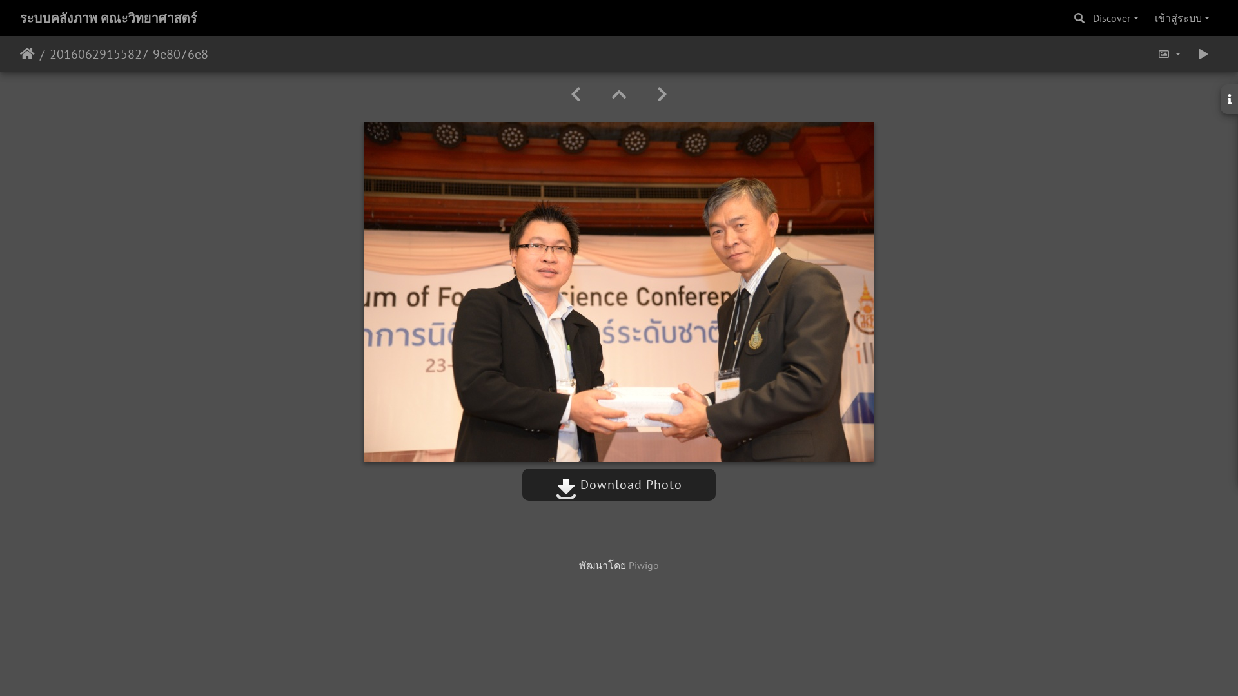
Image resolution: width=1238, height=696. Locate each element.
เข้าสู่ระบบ (1178, 18)
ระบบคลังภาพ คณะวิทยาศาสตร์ (108, 18)
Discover (1111, 18)
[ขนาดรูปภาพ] (1169, 54)
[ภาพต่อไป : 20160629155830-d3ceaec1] (662, 94)
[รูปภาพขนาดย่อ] (619, 94)
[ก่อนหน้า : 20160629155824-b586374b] (575, 94)
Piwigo (644, 565)
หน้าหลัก (27, 54)
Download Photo (629, 484)
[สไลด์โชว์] (1203, 54)
